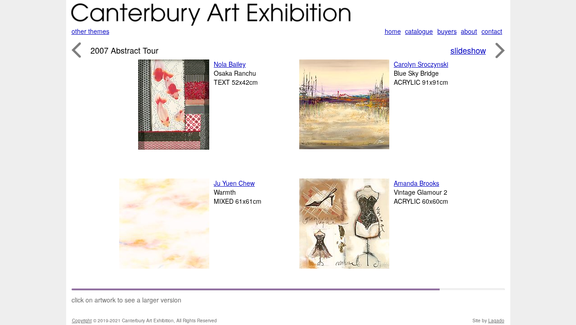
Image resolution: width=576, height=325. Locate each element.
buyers (447, 31)
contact (492, 31)
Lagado (496, 320)
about (469, 31)
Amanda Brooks (416, 183)
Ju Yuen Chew (234, 183)
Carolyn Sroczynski (421, 64)
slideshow (468, 50)
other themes (90, 31)
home (393, 31)
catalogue (419, 31)
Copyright (82, 320)
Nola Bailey (230, 64)
